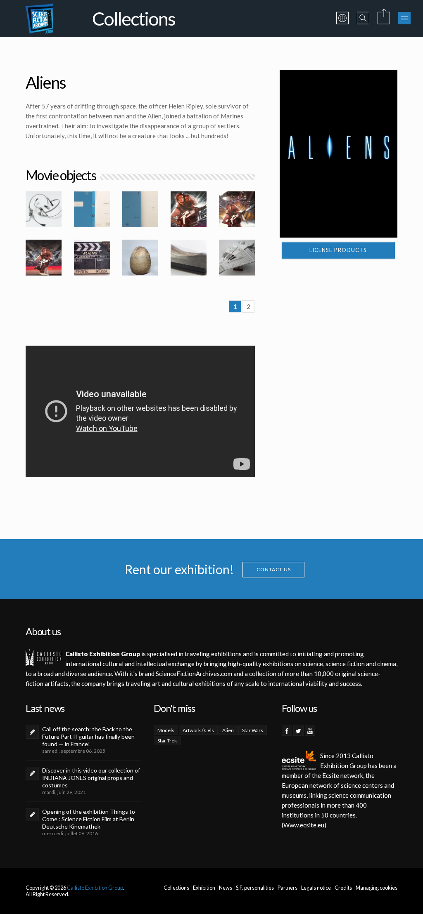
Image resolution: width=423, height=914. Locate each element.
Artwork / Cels (198, 730)
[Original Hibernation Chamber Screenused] (189, 258)
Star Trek (167, 740)
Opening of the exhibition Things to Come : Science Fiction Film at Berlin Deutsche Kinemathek (88, 819)
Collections (176, 887)
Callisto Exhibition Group (95, 887)
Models (165, 730)
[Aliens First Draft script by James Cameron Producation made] (140, 209)
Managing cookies (376, 887)
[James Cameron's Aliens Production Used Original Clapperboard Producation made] (92, 258)
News (225, 887)
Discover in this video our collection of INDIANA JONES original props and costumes (91, 778)
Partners (287, 887)
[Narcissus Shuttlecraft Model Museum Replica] (237, 258)
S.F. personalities (255, 887)
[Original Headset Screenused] (44, 209)
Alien (228, 730)
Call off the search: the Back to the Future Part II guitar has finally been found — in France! (88, 736)
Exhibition (204, 887)
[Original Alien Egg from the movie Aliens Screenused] (140, 258)
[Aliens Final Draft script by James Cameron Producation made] (92, 209)
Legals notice (316, 887)
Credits (343, 887)
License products (338, 250)
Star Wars (252, 730)
